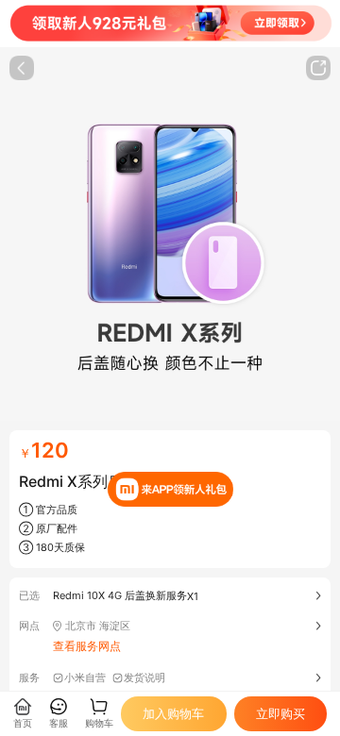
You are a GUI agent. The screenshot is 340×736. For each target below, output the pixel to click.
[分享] (318, 68)
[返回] (21, 68)
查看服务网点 (87, 646)
